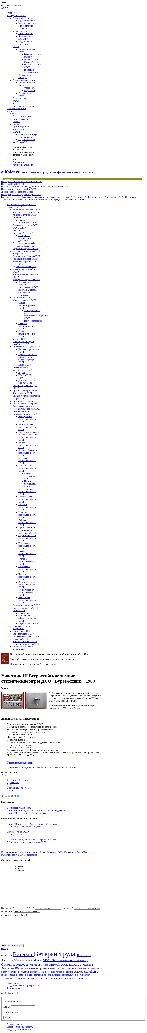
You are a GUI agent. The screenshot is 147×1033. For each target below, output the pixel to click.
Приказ (45, 964)
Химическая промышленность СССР (27, 569)
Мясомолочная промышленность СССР (27, 491)
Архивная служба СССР (25, 215)
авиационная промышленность (41, 968)
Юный (19, 968)
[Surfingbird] (18, 796)
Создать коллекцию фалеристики (23, 985)
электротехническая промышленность (61, 977)
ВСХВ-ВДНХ (19, 228)
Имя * (31, 908)
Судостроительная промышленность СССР (27, 538)
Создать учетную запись (19, 1029)
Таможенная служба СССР (26, 636)
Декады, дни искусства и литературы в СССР (28, 284)
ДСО (9, 785)
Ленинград (7, 960)
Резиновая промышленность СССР (27, 515)
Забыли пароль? (15, 1024)
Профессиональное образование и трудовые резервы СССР (27, 358)
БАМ (20, 264)
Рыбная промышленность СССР (27, 522)
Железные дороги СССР (24, 261)
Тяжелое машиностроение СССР (26, 326)
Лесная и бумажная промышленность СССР (27, 453)
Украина (88, 964)
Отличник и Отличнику (72, 960)
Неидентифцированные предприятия (24, 647)
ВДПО (21, 372)
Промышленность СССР (25, 414)
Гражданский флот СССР (25, 259)
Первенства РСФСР (28, 623)
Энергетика (8, 968)
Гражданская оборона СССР (26, 256)
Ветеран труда (55, 954)
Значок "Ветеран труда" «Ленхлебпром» (26, 813)
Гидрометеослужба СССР (25, 248)
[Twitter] (6, 796)
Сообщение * (7, 908)
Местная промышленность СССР (27, 460)
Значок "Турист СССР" (18, 832)
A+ (2, 8)
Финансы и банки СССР (25, 641)
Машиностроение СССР (25, 300)
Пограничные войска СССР (26, 409)
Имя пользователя (12, 1001)
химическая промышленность (66, 974)
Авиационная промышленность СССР (27, 419)
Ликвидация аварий (22, 297)
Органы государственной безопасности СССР (25, 391)
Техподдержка (14, 988)
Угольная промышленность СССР (27, 561)
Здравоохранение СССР (24, 266)
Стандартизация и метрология (21, 627)
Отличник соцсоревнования (21, 964)
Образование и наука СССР (26, 346)
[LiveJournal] (15, 796)
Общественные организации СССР (22, 368)
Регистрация (13, 983)
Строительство (69, 964)
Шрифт (18, 5)
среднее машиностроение (15, 974)
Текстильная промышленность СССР (27, 546)
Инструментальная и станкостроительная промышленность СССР (28, 436)
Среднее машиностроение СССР (26, 334)
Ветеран (23, 954)
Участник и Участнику (18, 780)
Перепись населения (23, 401)
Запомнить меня (11, 1012)
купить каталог (31, 664)
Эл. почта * (67, 908)
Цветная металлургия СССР (30, 484)
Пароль (7, 1007)
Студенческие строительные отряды (29, 221)
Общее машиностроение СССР (26, 305)
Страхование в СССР (28, 644)
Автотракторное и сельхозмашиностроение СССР (36, 314)
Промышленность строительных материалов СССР (27, 530)
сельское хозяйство (86, 971)
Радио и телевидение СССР (26, 605)
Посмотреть (16, 664)
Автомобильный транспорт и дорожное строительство (26, 210)
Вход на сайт (7, 5)
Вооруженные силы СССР (26, 225)
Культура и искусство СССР (26, 279)
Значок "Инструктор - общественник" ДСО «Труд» (32, 824)
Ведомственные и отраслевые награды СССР (53, 197)
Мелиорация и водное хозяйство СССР (23, 342)
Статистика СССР (22, 631)
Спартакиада (24, 613)
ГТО (20, 378)
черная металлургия (26, 977)
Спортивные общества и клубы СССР (109, 197)
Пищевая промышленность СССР (27, 507)
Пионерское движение (24, 406)
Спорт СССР (83, 197)
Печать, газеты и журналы (25, 403)
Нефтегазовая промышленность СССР (27, 499)
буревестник (13, 782)
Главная (26, 197)
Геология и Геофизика (23, 246)
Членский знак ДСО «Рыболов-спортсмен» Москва (32, 839)
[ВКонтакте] (3, 796)
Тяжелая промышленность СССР (27, 553)
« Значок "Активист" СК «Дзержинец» (57, 852)
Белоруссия (7, 955)
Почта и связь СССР (23, 411)
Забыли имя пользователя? (20, 1027)
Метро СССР (19, 339)
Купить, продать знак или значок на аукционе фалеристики (48, 767)
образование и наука (45, 971)
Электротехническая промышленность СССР (28, 584)
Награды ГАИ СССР (23, 233)
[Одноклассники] (9, 796)
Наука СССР (24, 365)
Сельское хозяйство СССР (25, 608)
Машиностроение (24, 960)
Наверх (4, 948)
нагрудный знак (26, 971)
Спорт (10, 790)
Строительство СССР (23, 633)
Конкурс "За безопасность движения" (24, 238)
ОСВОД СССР (25, 383)
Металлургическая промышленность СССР (27, 468)
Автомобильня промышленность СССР (27, 427)
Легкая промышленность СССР (27, 445)
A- (8, 8)
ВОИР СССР (24, 375)
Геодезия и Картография (24, 243)
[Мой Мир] (12, 796)
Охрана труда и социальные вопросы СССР (26, 397)
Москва (49, 960)
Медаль (38, 960)
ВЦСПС (17, 230)
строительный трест (39, 974)
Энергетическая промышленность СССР (27, 592)
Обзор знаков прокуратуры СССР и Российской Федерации (36, 810)
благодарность (67, 968)
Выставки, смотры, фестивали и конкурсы (27, 292)
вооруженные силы (85, 968)
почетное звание (65, 971)
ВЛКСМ (17, 217)
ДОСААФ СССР (26, 380)
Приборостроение (33, 321)
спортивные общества (18, 787)
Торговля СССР (20, 639)
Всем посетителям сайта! (19, 808)
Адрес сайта (7, 911)
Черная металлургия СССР (30, 476)
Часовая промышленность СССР (27, 577)
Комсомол (84, 955)
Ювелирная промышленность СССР (27, 600)
